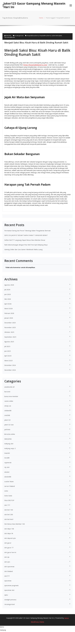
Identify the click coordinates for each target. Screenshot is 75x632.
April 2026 (7, 304)
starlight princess (10, 600)
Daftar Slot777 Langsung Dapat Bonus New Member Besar (24, 240)
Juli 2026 (7, 290)
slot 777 (7, 505)
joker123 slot (9, 425)
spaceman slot (9, 590)
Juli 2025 (7, 346)
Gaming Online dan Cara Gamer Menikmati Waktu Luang (23, 249)
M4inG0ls (8, 35)
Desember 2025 (10, 323)
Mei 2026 (7, 299)
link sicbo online (9, 434)
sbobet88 (7, 477)
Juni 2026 (7, 294)
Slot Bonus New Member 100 (14, 524)
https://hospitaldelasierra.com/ (35, 65)
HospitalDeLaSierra (33, 35)
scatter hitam (9, 481)
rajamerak (7, 463)
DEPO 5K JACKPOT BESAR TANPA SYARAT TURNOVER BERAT (26, 235)
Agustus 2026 (9, 285)
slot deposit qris (10, 538)
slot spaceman (9, 566)
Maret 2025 (8, 360)
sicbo (6, 491)
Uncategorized (18, 35)
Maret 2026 (8, 308)
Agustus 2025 (9, 342)
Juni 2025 (7, 351)
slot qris (7, 562)
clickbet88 (7, 410)
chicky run (7, 406)
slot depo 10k (9, 529)
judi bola (7, 429)
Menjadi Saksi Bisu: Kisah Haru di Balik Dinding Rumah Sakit (36, 42)
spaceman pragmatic (11, 585)
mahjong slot (8, 444)
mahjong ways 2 (10, 448)
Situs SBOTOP (9, 500)
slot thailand (8, 571)
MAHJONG (8, 439)
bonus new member (11, 396)
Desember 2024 (10, 365)
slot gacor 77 (9, 548)
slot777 (7, 576)
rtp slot (7, 467)
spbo (6, 595)
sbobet (6, 472)
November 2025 (10, 327)
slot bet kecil (8, 519)
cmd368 (7, 415)
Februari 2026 (9, 313)
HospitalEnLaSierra (45, 35)
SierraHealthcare (9, 37)
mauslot (7, 453)
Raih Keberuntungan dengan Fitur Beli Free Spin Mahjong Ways (26, 245)
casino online (8, 401)
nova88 (6, 458)
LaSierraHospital (57, 35)
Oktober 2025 (9, 332)
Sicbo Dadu (8, 496)
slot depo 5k (8, 533)
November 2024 (10, 370)
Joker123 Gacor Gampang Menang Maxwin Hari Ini (34, 5)
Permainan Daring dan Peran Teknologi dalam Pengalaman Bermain (27, 231)
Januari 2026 (8, 318)
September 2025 (10, 337)
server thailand (9, 486)
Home (41, 18)
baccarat (7, 392)
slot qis (6, 557)
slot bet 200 (8, 514)
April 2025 (7, 356)
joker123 (7, 420)
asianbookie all (9, 387)
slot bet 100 (8, 510)
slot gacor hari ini (10, 552)
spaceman (7, 581)
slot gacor (7, 543)
